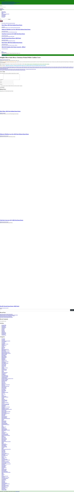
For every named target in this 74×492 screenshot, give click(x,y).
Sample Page (3, 15)
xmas (7, 68)
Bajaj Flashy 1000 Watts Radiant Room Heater (12, 42)
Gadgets (3, 398)
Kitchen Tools (4, 430)
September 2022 (4, 327)
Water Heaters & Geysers (5, 485)
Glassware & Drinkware (5, 402)
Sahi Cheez (64, 67)
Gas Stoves (3, 401)
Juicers (3, 426)
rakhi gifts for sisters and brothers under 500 (30, 67)
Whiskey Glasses (4, 489)
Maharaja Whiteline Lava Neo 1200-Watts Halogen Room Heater (10, 2)
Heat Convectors (4, 410)
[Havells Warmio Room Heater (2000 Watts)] (8, 36)
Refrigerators (3, 454)
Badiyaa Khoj (3, 11)
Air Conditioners (4, 341)
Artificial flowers (4, 345)
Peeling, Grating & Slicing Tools (6, 449)
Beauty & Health (4, 356)
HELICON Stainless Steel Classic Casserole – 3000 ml (13, 47)
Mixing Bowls (4, 440)
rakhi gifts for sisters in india (40, 67)
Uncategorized (4, 479)
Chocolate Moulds (4, 369)
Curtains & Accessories (5, 376)
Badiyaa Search (4, 12)
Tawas (2, 475)
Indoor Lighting (4, 422)
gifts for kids (11, 67)
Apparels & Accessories (5, 54)
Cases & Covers (4, 364)
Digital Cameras (4, 383)
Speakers (3, 468)
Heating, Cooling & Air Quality (6, 411)
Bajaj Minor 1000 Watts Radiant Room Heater (8, 1)
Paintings (3, 447)
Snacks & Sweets (4, 467)
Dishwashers (3, 385)
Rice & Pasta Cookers (5, 455)
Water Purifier (3, 486)
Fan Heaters (3, 393)
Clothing (3, 371)
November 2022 (4, 325)
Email (1, 82)
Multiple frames (4, 443)
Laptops (3, 431)
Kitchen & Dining (4, 428)
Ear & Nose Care (4, 388)
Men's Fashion (4, 437)
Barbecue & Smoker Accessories (6, 353)
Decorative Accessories (5, 379)
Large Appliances (4, 432)
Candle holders (4, 362)
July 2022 (3, 328)
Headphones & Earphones (5, 408)
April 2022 (3, 331)
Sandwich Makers (4, 457)
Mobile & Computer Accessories (6, 441)
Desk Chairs (3, 382)
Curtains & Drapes (4, 377)
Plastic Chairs (3, 451)
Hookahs (3, 419)
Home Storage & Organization (6, 418)
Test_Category (4, 16)
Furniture (3, 397)
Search (1, 308)
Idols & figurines (4, 420)
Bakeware (3, 348)
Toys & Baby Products (5, 478)
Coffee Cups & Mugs (5, 372)
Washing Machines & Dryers (6, 483)
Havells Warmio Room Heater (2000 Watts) (11, 38)
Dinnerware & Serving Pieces (6, 384)
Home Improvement (4, 417)
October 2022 (3, 326)
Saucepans (3, 458)
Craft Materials (4, 374)
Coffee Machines (4, 373)
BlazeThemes (17, 491)
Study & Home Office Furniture (6, 472)
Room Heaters (4, 456)
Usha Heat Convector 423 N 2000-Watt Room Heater (9, 3)
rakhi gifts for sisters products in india (49, 67)
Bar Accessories (4, 351)
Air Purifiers (3, 343)
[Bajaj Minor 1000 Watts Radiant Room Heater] (8, 23)
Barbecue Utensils (4, 354)
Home (2, 13)
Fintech (3, 395)
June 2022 (3, 329)
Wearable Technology (5, 487)
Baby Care (3, 347)
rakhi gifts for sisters (21, 67)
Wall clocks (3, 480)
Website (1, 84)
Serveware (3, 460)
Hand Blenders (4, 405)
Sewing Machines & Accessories (6, 463)
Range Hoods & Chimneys (5, 453)
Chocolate (3, 368)
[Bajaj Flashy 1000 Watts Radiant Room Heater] (8, 40)
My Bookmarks (4, 14)
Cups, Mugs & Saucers (5, 375)
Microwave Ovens (4, 438)
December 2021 (4, 332)
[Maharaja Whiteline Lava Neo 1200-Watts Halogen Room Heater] (11, 27)
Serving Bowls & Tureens (5, 461)
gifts (3, 67)
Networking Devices (4, 444)
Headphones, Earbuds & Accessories (7, 409)
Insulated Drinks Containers (5, 424)
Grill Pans (3, 403)
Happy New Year (15, 67)
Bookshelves (3, 358)
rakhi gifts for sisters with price (58, 67)
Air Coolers (3, 342)
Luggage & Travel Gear (5, 434)
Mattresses (3, 436)
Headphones (3, 407)
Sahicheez (67, 67)
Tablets (3, 473)
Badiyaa (1, 5)
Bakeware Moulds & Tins (5, 349)
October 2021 (3, 334)
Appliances (3, 344)
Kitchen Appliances (4, 429)
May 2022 (3, 330)
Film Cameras (3, 394)
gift (2, 67)
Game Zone (3, 399)
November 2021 (4, 333)
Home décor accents (4, 416)
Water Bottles (3, 484)
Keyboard (3, 427)
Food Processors (4, 396)
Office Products (4, 445)
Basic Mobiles (4, 355)
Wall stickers (3, 481)
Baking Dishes (4, 350)
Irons (2, 425)
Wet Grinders (3, 488)
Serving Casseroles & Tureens (6, 462)
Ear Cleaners (3, 389)
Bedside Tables (4, 357)
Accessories (3, 338)
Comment (1, 79)
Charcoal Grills (4, 366)
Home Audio (3, 414)
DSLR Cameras (4, 387)
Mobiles (3, 442)
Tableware (3, 474)
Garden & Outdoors (4, 400)
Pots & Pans (3, 452)
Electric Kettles (4, 390)
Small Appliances (4, 465)
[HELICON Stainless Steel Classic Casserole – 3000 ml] (9, 45)
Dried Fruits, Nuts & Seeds (5, 386)
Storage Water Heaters (5, 471)
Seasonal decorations (4, 459)
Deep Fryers (3, 381)
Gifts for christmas (7, 67)
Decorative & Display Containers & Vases (7, 378)
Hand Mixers (3, 406)
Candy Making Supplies (5, 363)
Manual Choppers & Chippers (6, 435)
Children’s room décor (5, 367)
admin (1, 59)
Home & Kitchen (4, 55)
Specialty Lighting (4, 469)
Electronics (3, 391)
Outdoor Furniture (4, 446)
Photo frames (3, 450)
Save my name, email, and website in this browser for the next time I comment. (11, 85)
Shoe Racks (3, 464)
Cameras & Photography (5, 361)
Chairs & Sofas (4, 365)
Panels (2, 448)
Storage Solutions (4, 470)
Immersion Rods (4, 421)
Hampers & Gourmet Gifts (5, 404)
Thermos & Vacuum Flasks (5, 477)
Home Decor (3, 415)
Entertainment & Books (5, 392)
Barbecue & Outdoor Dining (5, 352)
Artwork (3, 346)
